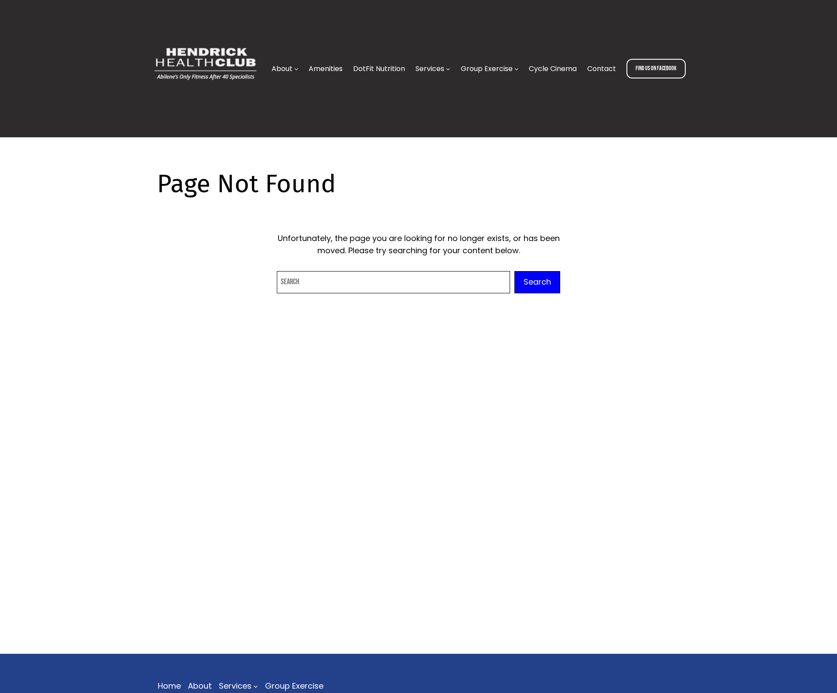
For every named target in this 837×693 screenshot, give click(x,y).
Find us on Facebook (656, 68)
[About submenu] (296, 69)
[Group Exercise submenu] (516, 69)
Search (537, 281)
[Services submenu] (448, 69)
